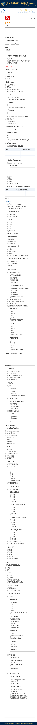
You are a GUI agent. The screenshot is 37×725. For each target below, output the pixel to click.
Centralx (11, 724)
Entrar (32, 4)
